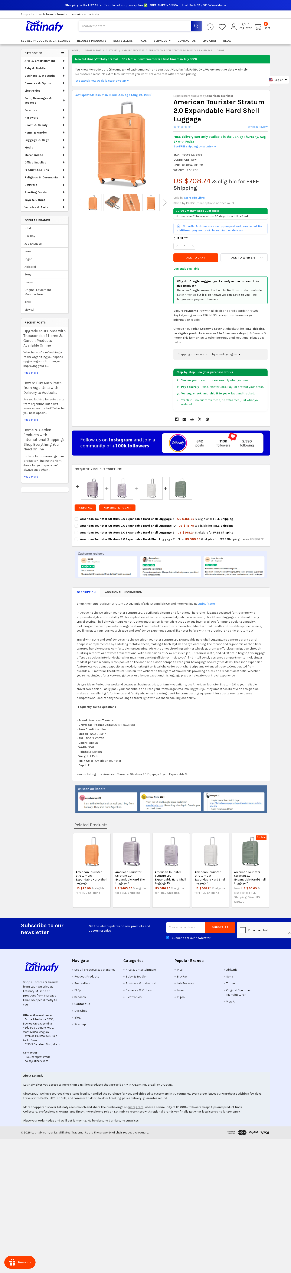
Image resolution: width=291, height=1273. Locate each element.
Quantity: (181, 238)
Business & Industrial (40, 76)
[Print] (192, 419)
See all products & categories (45, 41)
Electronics (32, 91)
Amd (27, 302)
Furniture (30, 110)
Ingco (28, 259)
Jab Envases (33, 243)
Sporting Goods (35, 192)
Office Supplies (35, 162)
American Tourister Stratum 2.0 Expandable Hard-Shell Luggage (91, 877)
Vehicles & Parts (36, 207)
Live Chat (209, 41)
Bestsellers (123, 41)
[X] (199, 419)
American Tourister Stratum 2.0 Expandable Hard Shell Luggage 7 (130, 877)
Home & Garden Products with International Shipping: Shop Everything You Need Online (43, 439)
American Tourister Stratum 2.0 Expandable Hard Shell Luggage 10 (170, 877)
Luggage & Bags (36, 140)
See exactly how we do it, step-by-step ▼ (102, 80)
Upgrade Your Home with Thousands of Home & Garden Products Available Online (44, 338)
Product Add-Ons (36, 170)
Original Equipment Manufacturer (37, 292)
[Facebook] (176, 419)
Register (245, 28)
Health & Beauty (36, 125)
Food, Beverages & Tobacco (38, 100)
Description (86, 592)
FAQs (143, 41)
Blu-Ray (29, 236)
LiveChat (30, 1056)
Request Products (92, 41)
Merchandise (33, 155)
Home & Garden (36, 132)
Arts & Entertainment (39, 61)
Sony (27, 274)
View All (29, 310)
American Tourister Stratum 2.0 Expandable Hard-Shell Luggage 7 (250, 877)
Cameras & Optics (37, 83)
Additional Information (123, 592)
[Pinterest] (207, 419)
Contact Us (187, 41)
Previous (79, 202)
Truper (28, 282)
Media (28, 147)
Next (164, 202)
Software (30, 185)
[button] (244, 257)
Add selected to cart (117, 507)
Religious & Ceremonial (41, 177)
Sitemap (80, 1024)
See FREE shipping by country (195, 146)
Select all (85, 507)
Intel (27, 228)
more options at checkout (215, 203)
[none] (122, 144)
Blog (227, 41)
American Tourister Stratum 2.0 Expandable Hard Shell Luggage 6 (210, 877)
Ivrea (27, 251)
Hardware (31, 117)
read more (30, 373)
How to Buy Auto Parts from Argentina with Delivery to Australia (42, 388)
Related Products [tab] (90, 824)
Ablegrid (30, 267)
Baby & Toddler (35, 68)
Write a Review (258, 127)
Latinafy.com (207, 604)
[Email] (184, 419)
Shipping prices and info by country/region (208, 354)
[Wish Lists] (223, 27)
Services (160, 41)
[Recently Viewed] (211, 27)
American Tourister (219, 95)
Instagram (135, 1107)
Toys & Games (34, 200)
